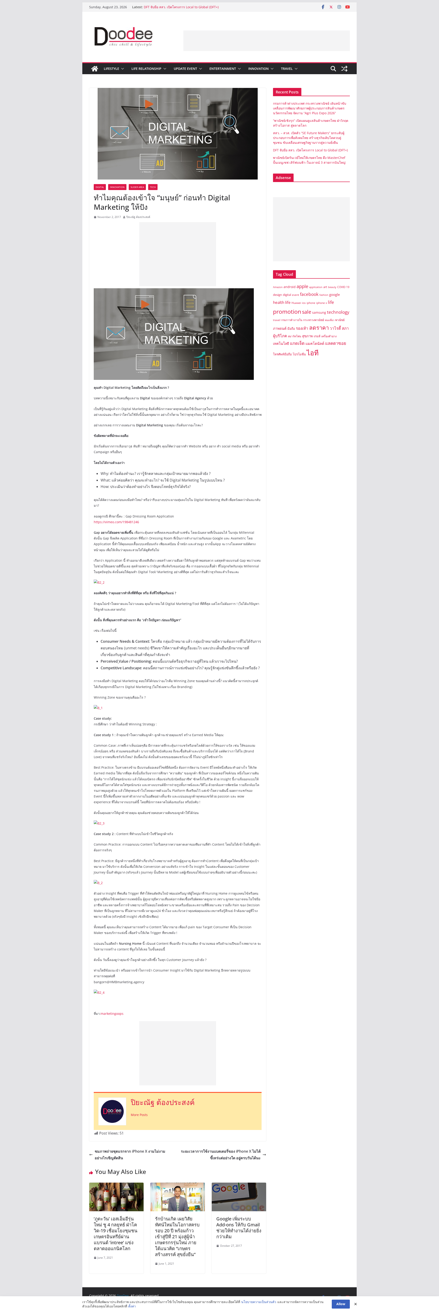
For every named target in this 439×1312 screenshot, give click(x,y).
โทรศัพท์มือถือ (282, 354)
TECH (153, 187)
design (277, 295)
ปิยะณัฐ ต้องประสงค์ (138, 217)
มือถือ (291, 329)
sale (306, 311)
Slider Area (137, 187)
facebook (309, 294)
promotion (287, 311)
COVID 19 (343, 287)
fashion (323, 295)
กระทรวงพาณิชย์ (313, 320)
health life (282, 302)
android (290, 287)
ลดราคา (319, 327)
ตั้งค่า (132, 1306)
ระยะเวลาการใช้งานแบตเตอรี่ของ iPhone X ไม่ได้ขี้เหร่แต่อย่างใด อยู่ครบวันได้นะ (221, 1154)
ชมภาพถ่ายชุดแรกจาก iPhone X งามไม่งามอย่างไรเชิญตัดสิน (130, 1154)
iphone (311, 303)
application (315, 287)
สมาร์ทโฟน (294, 336)
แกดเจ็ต (297, 343)
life (331, 302)
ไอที (313, 352)
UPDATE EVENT (185, 68)
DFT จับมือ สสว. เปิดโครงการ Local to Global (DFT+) (182, 7)
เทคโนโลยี (281, 343)
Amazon (278, 287)
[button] (121, 68)
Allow (340, 1304)
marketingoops (112, 1013)
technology (338, 312)
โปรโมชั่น (299, 354)
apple (302, 286)
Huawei (296, 303)
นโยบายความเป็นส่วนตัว (258, 1302)
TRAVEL (287, 68)
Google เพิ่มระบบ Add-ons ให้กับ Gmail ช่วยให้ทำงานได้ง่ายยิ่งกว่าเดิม (238, 1228)
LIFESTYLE (111, 68)
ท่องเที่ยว (329, 320)
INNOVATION (258, 68)
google (334, 294)
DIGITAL (100, 187)
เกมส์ (317, 336)
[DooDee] (94, 68)
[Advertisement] (266, 40)
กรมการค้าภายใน (291, 320)
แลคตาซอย (335, 343)
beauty (332, 287)
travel (276, 320)
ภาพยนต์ (279, 328)
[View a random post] (344, 68)
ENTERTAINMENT (222, 68)
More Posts (139, 1115)
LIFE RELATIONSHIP (146, 68)
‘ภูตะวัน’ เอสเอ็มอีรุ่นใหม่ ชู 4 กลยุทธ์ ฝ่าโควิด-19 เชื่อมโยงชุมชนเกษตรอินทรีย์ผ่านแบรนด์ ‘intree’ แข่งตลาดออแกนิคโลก (115, 1234)
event (295, 295)
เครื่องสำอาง (329, 336)
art (325, 287)
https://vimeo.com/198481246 (116, 522)
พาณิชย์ (340, 320)
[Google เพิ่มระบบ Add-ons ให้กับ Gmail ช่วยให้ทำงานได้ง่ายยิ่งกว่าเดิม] (239, 1185)
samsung (319, 312)
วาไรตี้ (335, 328)
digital (287, 295)
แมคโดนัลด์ (314, 343)
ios (304, 303)
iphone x (321, 303)
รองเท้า (302, 328)
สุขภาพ (307, 336)
